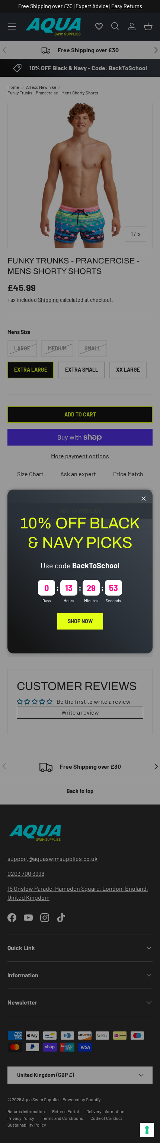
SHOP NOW (80, 621)
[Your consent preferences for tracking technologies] (147, 1130)
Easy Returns (126, 6)
